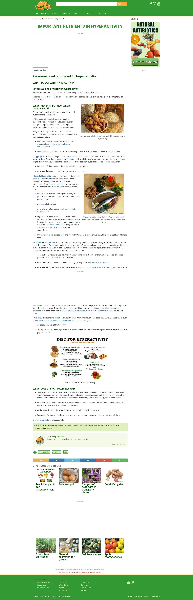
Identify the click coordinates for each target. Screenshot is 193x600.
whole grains (49, 151)
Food (76, 13)
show (44, 70)
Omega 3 (36, 181)
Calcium (37, 242)
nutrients (56, 452)
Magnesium (50, 242)
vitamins (105, 395)
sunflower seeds (78, 311)
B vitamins (45, 134)
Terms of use (132, 596)
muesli (109, 308)
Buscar (122, 4)
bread (48, 141)
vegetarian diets (46, 235)
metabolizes (56, 224)
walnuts (64, 209)
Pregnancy (63, 590)
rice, (44, 141)
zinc (77, 222)
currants (57, 320)
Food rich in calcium (100, 262)
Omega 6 (48, 181)
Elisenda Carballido (64, 425)
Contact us (85, 582)
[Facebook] (125, 583)
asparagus (66, 311)
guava (89, 320)
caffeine (63, 405)
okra (88, 311)
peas (61, 144)
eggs (62, 235)
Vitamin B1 (38, 305)
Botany (102, 13)
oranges (48, 320)
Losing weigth (42, 585)
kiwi (36, 320)
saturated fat (105, 415)
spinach (107, 267)
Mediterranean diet (44, 582)
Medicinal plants (49, 13)
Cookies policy (154, 596)
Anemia (62, 588)
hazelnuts (41, 211)
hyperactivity (43, 452)
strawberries (77, 320)
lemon (42, 320)
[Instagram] (132, 583)
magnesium (83, 267)
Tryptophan (39, 156)
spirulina (112, 311)
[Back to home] (37, 13)
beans (66, 144)
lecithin (49, 227)
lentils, (56, 144)
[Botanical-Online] (43, 5)
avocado (44, 204)
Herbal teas (63, 582)
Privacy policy (143, 596)
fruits (119, 318)
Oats (39, 141)
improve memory (55, 184)
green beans (116, 267)
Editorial (60, 436)
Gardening (89, 13)
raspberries (66, 320)
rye (60, 141)
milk (70, 235)
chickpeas (41, 146)
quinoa (44, 219)
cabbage (92, 267)
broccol (100, 267)
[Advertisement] (80, 49)
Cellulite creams (43, 588)
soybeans (37, 311)
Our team (84, 585)
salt (97, 415)
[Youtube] (128, 583)
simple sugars (61, 127)
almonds (72, 209)
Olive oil (40, 194)
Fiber (39, 151)
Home (35, 19)
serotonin (72, 156)
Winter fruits (63, 585)
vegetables (60, 267)
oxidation (59, 318)
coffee (117, 402)
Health (66, 13)
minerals (117, 395)
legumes (48, 144)
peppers (101, 311)
